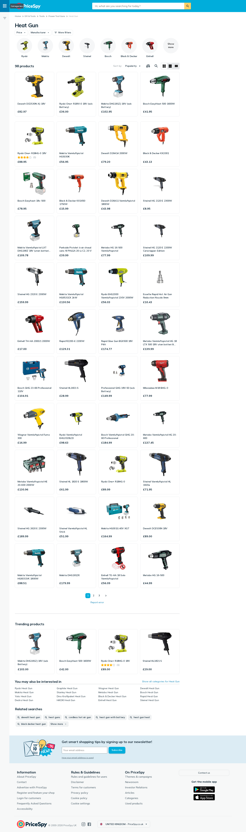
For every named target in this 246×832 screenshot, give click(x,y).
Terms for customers (83, 787)
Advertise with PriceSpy (32, 787)
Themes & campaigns (138, 776)
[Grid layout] (164, 66)
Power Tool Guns (57, 16)
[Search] (187, 6)
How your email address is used (78, 757)
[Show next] (105, 595)
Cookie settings (80, 803)
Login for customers (29, 798)
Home (18, 16)
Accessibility (25, 808)
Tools (42, 16)
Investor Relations (136, 787)
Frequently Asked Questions (34, 803)
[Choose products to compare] (148, 66)
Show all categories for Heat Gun (161, 681)
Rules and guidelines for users (89, 776)
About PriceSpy (26, 776)
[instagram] (83, 824)
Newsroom (131, 782)
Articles (129, 792)
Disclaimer (77, 782)
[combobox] (138, 6)
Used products (134, 803)
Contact (22, 782)
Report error (97, 602)
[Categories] (4, 6)
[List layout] (170, 66)
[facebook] (89, 824)
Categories (131, 798)
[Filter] (4, 18)
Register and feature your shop (36, 792)
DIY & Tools (30, 16)
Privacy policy (79, 792)
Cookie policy (79, 798)
